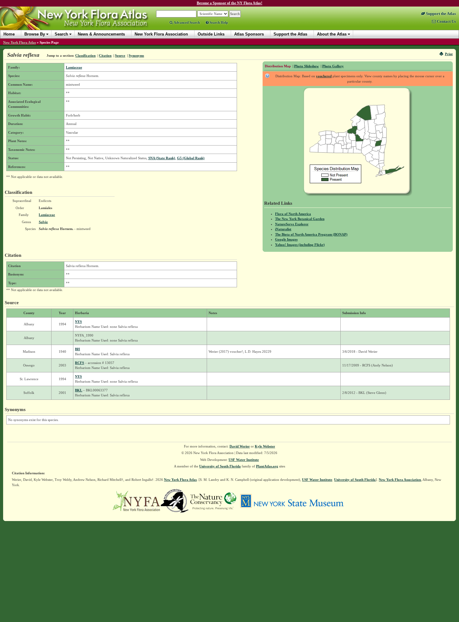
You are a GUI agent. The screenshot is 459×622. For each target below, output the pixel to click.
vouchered (324, 76)
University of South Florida (220, 466)
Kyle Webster (265, 446)
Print (449, 54)
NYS (78, 321)
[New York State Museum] (292, 500)
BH (77, 349)
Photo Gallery (333, 66)
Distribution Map (278, 66)
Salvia (43, 222)
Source (120, 55)
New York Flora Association (82, 23)
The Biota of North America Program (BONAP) (311, 234)
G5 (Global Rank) (191, 158)
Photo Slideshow (306, 66)
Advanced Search (186, 22)
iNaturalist (283, 229)
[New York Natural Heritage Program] (175, 500)
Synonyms (136, 55)
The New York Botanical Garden (299, 219)
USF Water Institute (244, 460)
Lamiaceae (74, 67)
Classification (85, 55)
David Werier (240, 446)
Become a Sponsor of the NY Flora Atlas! (229, 3)
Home (9, 34)
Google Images (286, 239)
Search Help (218, 22)
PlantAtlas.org (267, 466)
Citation (105, 55)
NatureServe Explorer (291, 224)
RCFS (79, 363)
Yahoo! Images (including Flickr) (300, 244)
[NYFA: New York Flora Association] (136, 500)
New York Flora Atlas (19, 42)
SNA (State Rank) (161, 158)
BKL (78, 390)
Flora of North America (293, 214)
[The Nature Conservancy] (213, 500)
